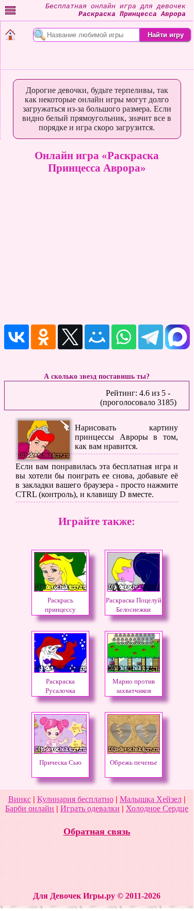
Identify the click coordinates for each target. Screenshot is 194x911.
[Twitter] (70, 337)
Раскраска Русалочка (60, 686)
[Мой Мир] (97, 337)
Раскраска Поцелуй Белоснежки (133, 605)
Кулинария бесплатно (75, 799)
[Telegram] (150, 337)
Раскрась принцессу (60, 605)
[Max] (177, 337)
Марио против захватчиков (133, 686)
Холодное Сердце (157, 808)
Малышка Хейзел (151, 799)
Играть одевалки (90, 808)
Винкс (19, 799)
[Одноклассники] (43, 337)
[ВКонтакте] (16, 337)
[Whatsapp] (123, 337)
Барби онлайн (29, 808)
